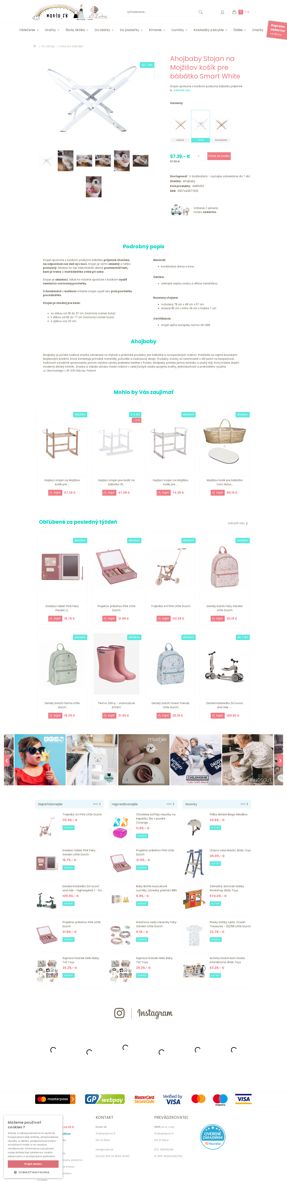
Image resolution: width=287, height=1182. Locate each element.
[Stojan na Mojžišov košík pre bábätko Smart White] (94, 98)
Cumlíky (177, 30)
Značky (257, 30)
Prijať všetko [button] (33, 1164)
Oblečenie (27, 30)
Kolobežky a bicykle (209, 30)
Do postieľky (129, 30)
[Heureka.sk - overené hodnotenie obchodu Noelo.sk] (213, 1149)
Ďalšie (238, 30)
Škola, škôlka (75, 30)
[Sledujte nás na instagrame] (143, 1026)
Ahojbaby (188, 181)
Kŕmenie (155, 30)
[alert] (33, 1146)
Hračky (50, 30)
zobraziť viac (182, 90)
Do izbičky (102, 30)
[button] (33, 1172)
